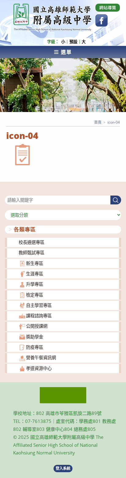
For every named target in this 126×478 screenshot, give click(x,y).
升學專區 (34, 284)
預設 (73, 42)
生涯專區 (34, 274)
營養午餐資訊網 (41, 357)
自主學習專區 (39, 305)
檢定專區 (34, 295)
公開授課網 (36, 326)
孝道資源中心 (39, 368)
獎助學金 (34, 337)
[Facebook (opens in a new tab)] (101, 20)
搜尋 (9, 192)
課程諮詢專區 (39, 316)
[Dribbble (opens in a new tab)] (107, 8)
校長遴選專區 (31, 242)
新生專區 (34, 263)
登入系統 (63, 468)
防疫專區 (34, 347)
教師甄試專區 (31, 253)
